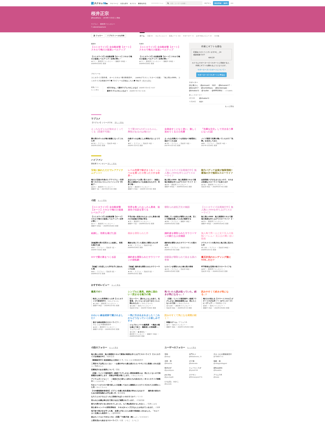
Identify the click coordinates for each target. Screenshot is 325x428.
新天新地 (121, 393)
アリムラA (183, 322)
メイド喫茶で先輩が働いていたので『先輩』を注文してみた (217, 139)
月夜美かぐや (220, 303)
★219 (130, 187)
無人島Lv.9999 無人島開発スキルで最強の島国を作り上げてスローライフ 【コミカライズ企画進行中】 (125, 355)
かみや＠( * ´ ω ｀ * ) (108, 381)
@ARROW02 (217, 90)
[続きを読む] (136, 79)
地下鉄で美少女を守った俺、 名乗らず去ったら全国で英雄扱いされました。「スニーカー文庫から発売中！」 (125, 411)
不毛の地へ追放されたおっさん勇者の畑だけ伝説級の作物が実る (144, 217)
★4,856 (132, 306)
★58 (93, 247)
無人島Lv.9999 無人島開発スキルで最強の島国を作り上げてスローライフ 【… (181, 180)
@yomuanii (204, 85)
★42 (93, 271)
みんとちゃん (113, 300)
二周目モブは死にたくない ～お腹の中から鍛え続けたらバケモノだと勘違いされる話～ (125, 364)
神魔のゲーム (171, 322)
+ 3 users (228, 90)
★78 (129, 221)
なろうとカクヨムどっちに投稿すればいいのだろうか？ (113, 396)
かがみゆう (144, 416)
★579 (167, 185)
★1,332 (204, 247)
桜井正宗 (100, 13)
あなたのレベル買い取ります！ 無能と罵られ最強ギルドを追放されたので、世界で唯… (144, 181)
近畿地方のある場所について (102, 369)
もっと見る (95, 90)
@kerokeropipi (221, 88)
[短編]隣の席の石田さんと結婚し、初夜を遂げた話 (107, 243)
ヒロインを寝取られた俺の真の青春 (179, 266)
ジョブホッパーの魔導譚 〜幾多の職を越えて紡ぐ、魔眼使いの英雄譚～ (145, 325)
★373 (93, 187)
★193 (130, 271)
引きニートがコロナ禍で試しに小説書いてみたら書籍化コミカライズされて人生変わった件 (125, 385)
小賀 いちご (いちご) (129, 420)
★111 (93, 61)
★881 (205, 306)
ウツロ (140, 396)
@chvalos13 (194, 90)
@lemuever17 (224, 85)
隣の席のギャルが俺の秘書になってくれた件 (107, 139)
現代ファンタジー (144, 306)
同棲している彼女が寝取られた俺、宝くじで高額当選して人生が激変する (181, 217)
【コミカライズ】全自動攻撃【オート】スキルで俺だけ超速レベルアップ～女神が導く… (111, 57)
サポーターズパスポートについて (211, 69)
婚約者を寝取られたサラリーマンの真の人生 (181, 243)
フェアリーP (135, 329)
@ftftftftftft (116, 413)
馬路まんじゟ (100, 366)
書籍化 (142, 332)
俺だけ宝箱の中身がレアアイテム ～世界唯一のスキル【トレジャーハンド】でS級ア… (107, 181)
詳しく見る (119, 122)
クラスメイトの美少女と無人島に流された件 (217, 243)
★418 (167, 269)
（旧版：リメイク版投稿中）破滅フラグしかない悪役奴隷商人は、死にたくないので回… (181, 300)
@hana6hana (96, 18)
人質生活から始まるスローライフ (104, 420)
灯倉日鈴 (140, 400)
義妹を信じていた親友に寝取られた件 (143, 242)
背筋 (118, 369)
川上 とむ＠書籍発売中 (102, 324)
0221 (214, 85)
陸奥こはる (152, 403)
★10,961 (169, 306)
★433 (95, 327)
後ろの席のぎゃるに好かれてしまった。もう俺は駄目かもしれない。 (118, 403)
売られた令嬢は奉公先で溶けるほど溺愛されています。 (113, 400)
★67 (129, 143)
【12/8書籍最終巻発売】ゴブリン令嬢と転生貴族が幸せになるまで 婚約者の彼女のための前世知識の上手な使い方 (125, 391)
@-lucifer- (205, 90)
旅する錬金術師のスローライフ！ (106, 322)
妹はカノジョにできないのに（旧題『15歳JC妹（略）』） (114, 416)
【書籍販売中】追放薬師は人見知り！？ (107, 360)
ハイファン (97, 159)
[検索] (168, 3)
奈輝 (158, 407)
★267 (203, 269)
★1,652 (96, 303)
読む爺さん (193, 85)
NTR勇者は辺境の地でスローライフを (216, 266)
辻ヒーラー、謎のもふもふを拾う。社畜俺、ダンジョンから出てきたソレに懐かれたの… (145, 300)
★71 (168, 325)
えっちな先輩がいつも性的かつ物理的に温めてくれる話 (181, 139)
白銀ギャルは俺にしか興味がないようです (144, 139)
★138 (93, 143)
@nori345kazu (207, 88)
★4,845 (132, 332)
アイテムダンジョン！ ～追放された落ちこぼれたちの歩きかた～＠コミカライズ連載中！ (125, 380)
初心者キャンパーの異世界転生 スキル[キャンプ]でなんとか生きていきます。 (123, 407)
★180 (130, 245)
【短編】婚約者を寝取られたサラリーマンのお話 (144, 267)
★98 (203, 143)
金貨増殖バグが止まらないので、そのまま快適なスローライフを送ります (217, 180)
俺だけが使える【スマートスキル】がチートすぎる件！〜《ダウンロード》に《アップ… (218, 300)
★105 (167, 143)
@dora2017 (194, 88)
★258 (167, 221)
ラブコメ (95, 118)
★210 (167, 247)
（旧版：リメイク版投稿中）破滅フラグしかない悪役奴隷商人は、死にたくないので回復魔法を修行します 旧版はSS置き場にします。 (125, 374)
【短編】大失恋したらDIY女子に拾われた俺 (107, 267)
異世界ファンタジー (105, 61)
